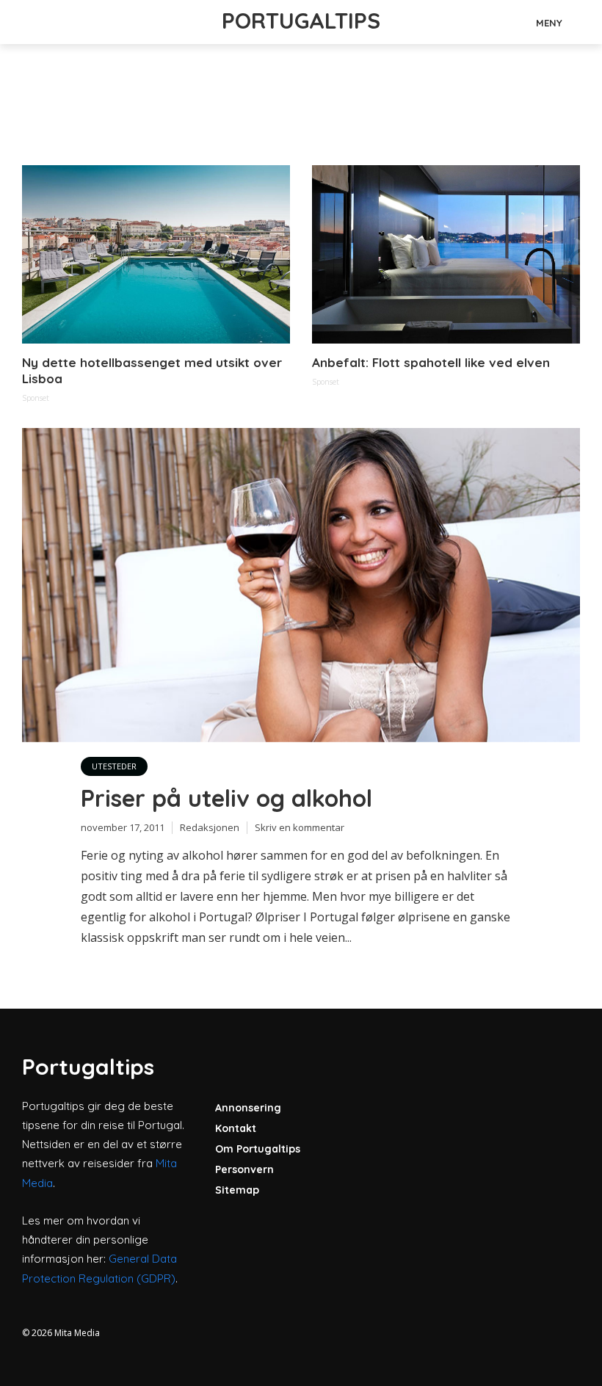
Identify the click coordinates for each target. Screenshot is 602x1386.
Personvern (244, 1169)
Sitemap (237, 1190)
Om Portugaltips (257, 1148)
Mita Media (77, 1333)
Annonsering (248, 1107)
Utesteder (114, 766)
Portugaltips (301, 21)
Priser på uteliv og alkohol (226, 798)
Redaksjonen (209, 827)
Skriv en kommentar (299, 827)
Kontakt (235, 1128)
